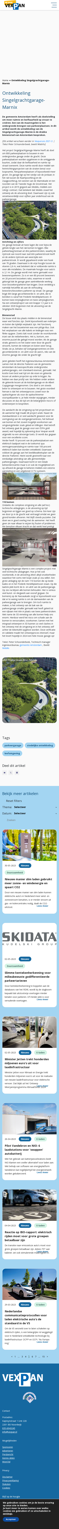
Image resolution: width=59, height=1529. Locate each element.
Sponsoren (7, 1447)
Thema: (7, 807)
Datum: (7, 813)
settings (7, 1513)
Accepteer (11, 1519)
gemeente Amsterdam (31, 645)
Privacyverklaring (10, 1480)
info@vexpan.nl (9, 1431)
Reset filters (14, 801)
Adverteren (7, 1450)
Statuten (6, 1484)
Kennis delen (8, 1458)
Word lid (6, 1461)
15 (43, 1356)
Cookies (6, 1487)
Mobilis (5, 648)
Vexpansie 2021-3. (43, 141)
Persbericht (7, 1454)
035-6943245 (8, 1428)
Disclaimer (7, 1476)
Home (5, 80)
